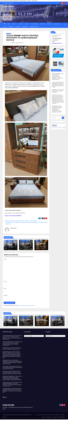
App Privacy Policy (41, 414)
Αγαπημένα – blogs (34, 26)
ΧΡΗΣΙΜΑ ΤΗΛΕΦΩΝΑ (61, 417)
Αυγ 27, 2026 (8, 246)
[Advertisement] (32, 427)
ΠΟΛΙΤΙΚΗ (27, 23)
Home (8, 23)
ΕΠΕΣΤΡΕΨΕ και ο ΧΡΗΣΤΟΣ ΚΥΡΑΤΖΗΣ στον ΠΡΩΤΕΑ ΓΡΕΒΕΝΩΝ (58, 91)
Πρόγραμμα (24, 26)
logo (5, 26)
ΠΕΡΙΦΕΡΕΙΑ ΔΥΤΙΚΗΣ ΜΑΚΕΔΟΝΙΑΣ (10, 240)
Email (5, 288)
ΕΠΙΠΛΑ (14, 42)
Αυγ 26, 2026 (54, 322)
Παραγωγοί (18, 26)
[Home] (4, 24)
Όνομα (5, 281)
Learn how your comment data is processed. (27, 305)
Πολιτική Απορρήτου (49, 417)
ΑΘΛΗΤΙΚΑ (20, 23)
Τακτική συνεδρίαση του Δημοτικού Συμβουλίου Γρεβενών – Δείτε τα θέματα (21, 220)
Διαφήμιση (11, 26)
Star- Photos (56, 23)
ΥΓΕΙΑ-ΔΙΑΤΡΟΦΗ (34, 23)
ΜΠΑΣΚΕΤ (41, 240)
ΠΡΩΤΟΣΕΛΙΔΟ (9, 33)
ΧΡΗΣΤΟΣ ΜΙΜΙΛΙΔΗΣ (19, 42)
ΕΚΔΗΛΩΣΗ (42, 23)
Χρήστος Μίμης (14, 228)
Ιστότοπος (6, 295)
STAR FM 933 (8, 7)
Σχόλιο (5, 259)
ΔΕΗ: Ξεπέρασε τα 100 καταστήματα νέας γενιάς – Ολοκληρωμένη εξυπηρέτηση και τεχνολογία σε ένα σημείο (12, 367)
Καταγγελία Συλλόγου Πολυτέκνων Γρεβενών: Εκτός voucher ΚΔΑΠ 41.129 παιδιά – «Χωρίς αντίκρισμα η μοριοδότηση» (11, 372)
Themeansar (4, 417)
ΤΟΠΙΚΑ (14, 23)
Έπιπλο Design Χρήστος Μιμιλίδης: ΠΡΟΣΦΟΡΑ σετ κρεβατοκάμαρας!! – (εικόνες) (22, 37)
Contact (49, 23)
